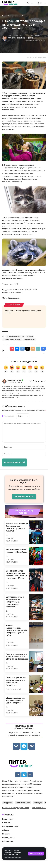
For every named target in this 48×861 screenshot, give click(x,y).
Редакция (38, 803)
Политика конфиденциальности (15, 808)
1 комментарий (14, 689)
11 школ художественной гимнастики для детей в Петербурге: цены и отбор (17, 630)
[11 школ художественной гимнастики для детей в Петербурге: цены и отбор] (36, 635)
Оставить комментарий (36, 41)
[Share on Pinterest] (12, 349)
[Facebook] (33, 381)
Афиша (18, 16)
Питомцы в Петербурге (12, 339)
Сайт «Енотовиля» (11, 298)
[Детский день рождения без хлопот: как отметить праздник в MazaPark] (36, 532)
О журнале (7, 803)
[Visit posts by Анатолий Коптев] (4, 381)
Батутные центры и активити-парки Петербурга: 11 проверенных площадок (15, 602)
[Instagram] (36, 381)
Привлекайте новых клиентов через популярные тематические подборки (24, 487)
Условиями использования (13, 857)
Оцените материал (9, 416)
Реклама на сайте (23, 803)
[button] (36, 853)
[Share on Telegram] (22, 349)
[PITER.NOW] (10, 3)
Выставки (25, 16)
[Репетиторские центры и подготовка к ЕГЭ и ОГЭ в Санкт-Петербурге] (36, 661)
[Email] (33, 349)
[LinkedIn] (39, 381)
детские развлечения (15, 336)
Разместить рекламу (36, 58)
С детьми (30, 38)
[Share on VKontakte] (17, 349)
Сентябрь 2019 (29, 339)
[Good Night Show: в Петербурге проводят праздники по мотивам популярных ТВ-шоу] (36, 579)
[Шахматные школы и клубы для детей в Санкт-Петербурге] (36, 705)
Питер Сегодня (8, 16)
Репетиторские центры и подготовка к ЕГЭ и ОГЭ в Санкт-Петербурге (17, 656)
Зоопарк (29, 336)
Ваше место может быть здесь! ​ (24, 481)
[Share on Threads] (27, 349)
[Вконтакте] (42, 381)
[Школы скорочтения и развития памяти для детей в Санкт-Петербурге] (36, 684)
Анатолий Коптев (14, 380)
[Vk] (16, 746)
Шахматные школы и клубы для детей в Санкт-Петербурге (15, 700)
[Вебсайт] (30, 381)
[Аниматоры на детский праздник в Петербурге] (36, 556)
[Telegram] (45, 381)
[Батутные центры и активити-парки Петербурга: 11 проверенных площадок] (36, 607)
